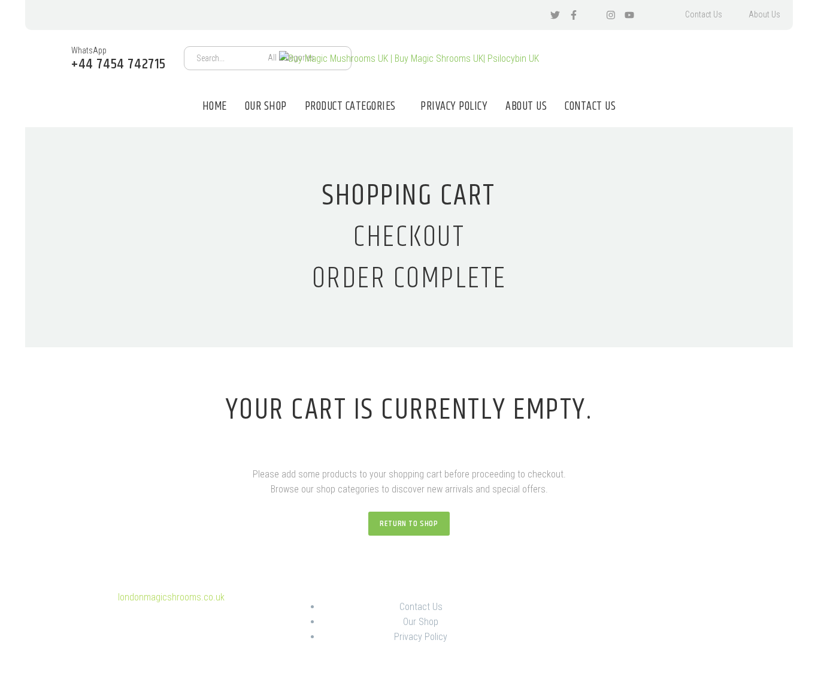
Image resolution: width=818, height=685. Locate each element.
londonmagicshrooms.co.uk (171, 597)
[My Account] (735, 58)
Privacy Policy (453, 106)
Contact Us (703, 14)
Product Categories (350, 106)
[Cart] (767, 58)
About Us (764, 14)
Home (214, 106)
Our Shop (266, 106)
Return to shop (409, 523)
